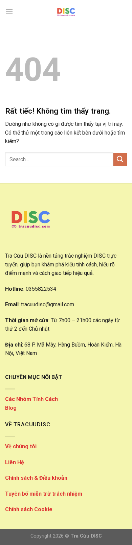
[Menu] (9, 11)
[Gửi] (120, 159)
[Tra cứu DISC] (66, 12)
